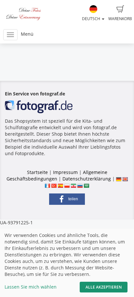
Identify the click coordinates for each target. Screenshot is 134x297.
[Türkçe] (54, 185)
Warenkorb (120, 18)
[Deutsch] (118, 179)
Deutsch (91, 18)
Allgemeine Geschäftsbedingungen (57, 175)
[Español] (60, 185)
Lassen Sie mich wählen (31, 287)
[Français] (47, 185)
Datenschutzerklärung (86, 179)
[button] (67, 199)
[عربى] (86, 185)
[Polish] (67, 185)
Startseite (37, 172)
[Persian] (73, 185)
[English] (125, 179)
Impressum (65, 172)
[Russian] (80, 185)
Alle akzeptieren (104, 287)
